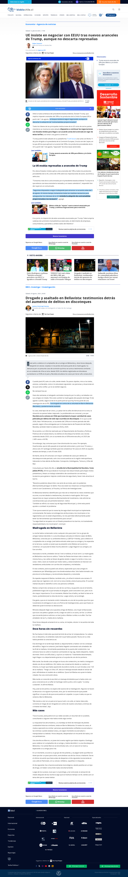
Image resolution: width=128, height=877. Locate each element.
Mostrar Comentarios (60, 236)
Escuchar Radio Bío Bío (109, 2)
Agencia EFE (42, 50)
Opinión (62, 15)
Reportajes (11, 853)
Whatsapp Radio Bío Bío (111, 866)
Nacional (18, 15)
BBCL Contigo (81, 15)
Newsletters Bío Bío (67, 2)
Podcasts (10, 15)
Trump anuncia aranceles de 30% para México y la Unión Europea (70, 154)
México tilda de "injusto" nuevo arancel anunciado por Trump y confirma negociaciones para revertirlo (69, 206)
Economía (38, 15)
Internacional (28, 15)
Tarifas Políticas (13, 865)
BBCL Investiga (71, 15)
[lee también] (40, 157)
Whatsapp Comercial (78, 866)
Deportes (45, 15)
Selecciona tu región (17, 2)
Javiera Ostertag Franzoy (40, 306)
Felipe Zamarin (37, 43)
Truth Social (71, 139)
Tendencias (54, 15)
